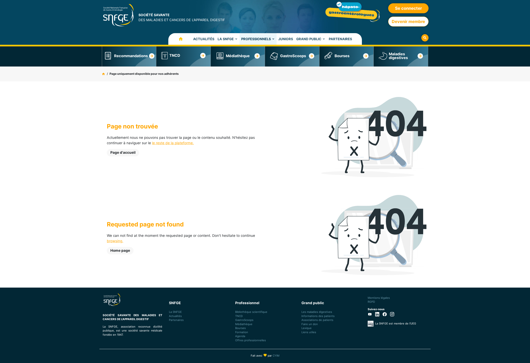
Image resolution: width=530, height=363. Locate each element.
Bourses (342, 56)
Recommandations (131, 56)
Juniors (285, 39)
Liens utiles (308, 332)
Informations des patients (318, 316)
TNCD (174, 55)
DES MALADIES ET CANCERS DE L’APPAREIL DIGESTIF (182, 17)
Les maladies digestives (316, 311)
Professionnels (256, 39)
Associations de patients (317, 320)
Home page (120, 250)
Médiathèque (238, 56)
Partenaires (340, 39)
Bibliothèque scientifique (251, 311)
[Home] (118, 15)
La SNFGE (226, 39)
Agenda (240, 336)
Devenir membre (408, 21)
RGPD (371, 301)
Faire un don (309, 324)
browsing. (115, 241)
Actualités (203, 39)
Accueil (176, 39)
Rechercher (425, 37)
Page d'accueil (123, 152)
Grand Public (308, 39)
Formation (241, 332)
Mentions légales (379, 297)
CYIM (276, 355)
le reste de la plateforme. (173, 143)
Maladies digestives (398, 56)
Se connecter (408, 8)
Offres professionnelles (251, 340)
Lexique (306, 328)
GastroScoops (293, 56)
